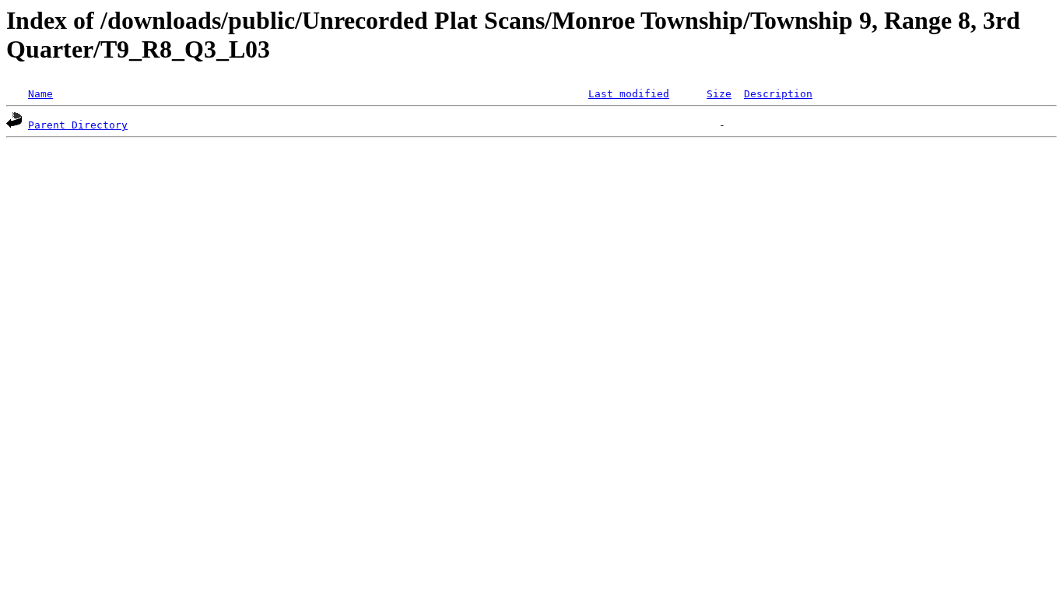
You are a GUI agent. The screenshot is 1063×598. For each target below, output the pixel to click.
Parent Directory (78, 125)
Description (778, 94)
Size (719, 94)
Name (40, 94)
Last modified (628, 94)
